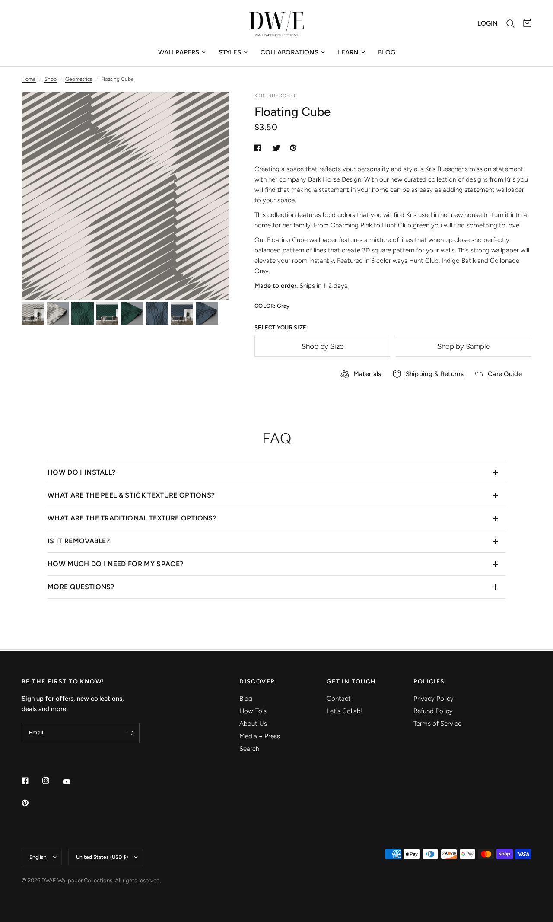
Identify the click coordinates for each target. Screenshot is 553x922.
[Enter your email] (131, 733)
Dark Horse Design (334, 179)
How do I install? (81, 472)
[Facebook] (31, 780)
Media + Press (259, 736)
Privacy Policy (433, 698)
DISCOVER (257, 682)
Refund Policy (433, 711)
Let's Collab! (344, 711)
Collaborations (289, 52)
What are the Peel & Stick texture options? (131, 495)
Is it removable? (79, 541)
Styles (230, 52)
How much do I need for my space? (115, 564)
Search (249, 749)
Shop (50, 79)
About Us (253, 723)
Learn (348, 52)
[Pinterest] (31, 802)
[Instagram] (51, 780)
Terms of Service (437, 723)
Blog (386, 52)
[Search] (510, 23)
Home (29, 79)
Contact (339, 698)
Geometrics (78, 79)
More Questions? (81, 587)
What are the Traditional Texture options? (132, 518)
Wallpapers (178, 52)
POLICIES (429, 682)
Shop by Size (322, 346)
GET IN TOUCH (351, 682)
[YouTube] (72, 781)
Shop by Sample (463, 346)
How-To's (253, 711)
